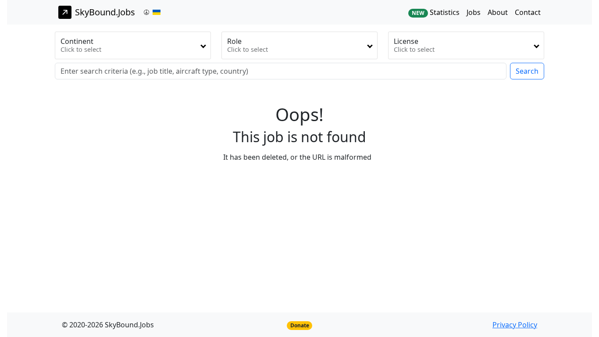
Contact (528, 12)
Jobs (474, 12)
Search (527, 71)
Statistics (436, 12)
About (498, 12)
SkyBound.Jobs (105, 12)
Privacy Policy (514, 325)
